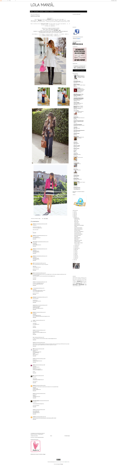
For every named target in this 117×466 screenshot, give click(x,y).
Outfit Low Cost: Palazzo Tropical (81, 182)
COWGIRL (75, 226)
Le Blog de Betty (76, 175)
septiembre (76, 248)
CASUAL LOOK (76, 222)
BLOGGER (82, 277)
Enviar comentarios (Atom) (39, 437)
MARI (33, 348)
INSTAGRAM (36, 11)
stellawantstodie (76, 133)
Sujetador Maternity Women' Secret (80, 112)
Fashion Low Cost (76, 181)
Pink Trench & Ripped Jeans (78, 179)
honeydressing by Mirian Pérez (79, 120)
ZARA (79, 285)
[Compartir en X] (45, 218)
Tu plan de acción (80, 157)
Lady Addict (75, 127)
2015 (74, 214)
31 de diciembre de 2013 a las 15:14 (40, 263)
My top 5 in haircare (77, 146)
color (76, 278)
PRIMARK (75, 281)
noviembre (76, 245)
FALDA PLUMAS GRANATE (78, 227)
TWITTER (51, 11)
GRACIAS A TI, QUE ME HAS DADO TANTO (78, 122)
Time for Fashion (76, 102)
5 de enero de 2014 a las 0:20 (44, 400)
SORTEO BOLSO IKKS (77, 235)
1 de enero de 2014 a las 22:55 (42, 305)
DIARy (32, 11)
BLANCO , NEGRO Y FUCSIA (78, 242)
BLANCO (79, 277)
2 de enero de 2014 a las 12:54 (39, 337)
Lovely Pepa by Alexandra (78, 124)
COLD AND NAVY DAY (77, 232)
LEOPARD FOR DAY (77, 241)
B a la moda (76, 156)
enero (75, 258)
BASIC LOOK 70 (76, 221)
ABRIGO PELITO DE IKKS (78, 240)
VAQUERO (74, 283)
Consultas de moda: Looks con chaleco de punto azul (78, 103)
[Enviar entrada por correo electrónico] (42, 218)
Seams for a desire (77, 145)
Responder (34, 232)
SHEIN (74, 282)
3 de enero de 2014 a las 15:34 (39, 375)
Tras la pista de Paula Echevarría (79, 130)
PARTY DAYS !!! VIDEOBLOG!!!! (78, 231)
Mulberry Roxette (76, 176)
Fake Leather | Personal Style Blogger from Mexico (78, 94)
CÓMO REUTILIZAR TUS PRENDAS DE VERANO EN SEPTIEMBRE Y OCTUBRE (81, 76)
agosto (75, 249)
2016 (74, 213)
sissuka (34, 320)
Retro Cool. (79, 163)
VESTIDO (78, 283)
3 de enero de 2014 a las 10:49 (39, 348)
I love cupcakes (76, 110)
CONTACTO (47, 11)
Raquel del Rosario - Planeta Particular (78, 106)
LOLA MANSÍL (42, 5)
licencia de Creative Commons (60, 461)
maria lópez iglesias (36, 400)
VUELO (76, 285)
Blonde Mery (76, 169)
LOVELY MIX (76, 220)
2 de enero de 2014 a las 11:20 (40, 312)
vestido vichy (84, 283)
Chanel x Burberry (76, 143)
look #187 (75, 134)
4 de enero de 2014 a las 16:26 (40, 393)
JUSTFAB (49, 19)
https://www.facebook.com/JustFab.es (52, 29)
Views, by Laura (76, 136)
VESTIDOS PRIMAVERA (78, 284)
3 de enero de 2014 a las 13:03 (40, 358)
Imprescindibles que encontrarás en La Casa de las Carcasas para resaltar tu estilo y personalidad (80, 90)
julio (75, 250)
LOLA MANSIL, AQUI (57, 30)
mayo (75, 253)
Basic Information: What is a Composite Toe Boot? (78, 100)
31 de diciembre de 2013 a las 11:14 (41, 235)
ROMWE (79, 281)
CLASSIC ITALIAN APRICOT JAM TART (79, 125)
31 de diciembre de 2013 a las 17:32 (38, 288)
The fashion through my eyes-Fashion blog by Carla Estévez (79, 98)
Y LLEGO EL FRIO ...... (77, 244)
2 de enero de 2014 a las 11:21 (40, 320)
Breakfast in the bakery (77, 154)
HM (75, 279)
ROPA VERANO (84, 281)
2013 (74, 216)
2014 (74, 215)
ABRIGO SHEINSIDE (77, 237)
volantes (74, 285)
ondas (83, 280)
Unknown (34, 235)
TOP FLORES (76, 236)
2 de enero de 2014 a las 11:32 (40, 330)
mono (83, 279)
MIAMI (75, 151)
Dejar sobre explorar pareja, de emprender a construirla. (78, 108)
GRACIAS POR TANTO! (77, 131)
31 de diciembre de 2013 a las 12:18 (42, 241)
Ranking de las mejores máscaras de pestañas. (79, 118)
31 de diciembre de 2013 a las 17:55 (41, 297)
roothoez (34, 416)
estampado (79, 278)
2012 (74, 259)
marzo (75, 255)
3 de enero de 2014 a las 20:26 (40, 385)
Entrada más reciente (34, 435)
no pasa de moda (79, 280)
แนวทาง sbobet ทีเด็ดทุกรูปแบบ (78, 95)
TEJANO (84, 282)
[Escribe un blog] (44, 218)
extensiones (83, 278)
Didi (33, 375)
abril (75, 254)
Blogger (62, 464)
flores (73, 279)
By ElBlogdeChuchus (77, 187)
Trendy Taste (76, 153)
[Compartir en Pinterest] (47, 218)
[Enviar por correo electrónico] (43, 218)
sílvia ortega (35, 241)
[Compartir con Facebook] (46, 218)
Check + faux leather (77, 128)
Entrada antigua (67, 435)
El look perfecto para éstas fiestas (80, 137)
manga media (79, 279)
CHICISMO (41, 11)
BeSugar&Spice (76, 178)
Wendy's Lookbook (77, 84)
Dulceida (75, 150)
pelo (85, 280)
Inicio (51, 435)
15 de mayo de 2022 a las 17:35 (41, 416)
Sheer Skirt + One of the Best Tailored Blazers (79, 85)
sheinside (77, 282)
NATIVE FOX (75, 142)
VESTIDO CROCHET (77, 230)
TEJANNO (81, 282)
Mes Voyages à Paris (77, 81)
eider (34, 263)
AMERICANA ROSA (75, 277)
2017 (74, 211)
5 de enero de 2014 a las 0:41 (40, 409)
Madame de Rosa (76, 148)
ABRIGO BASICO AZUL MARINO (79, 225)
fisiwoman (34, 297)
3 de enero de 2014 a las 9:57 (40, 342)
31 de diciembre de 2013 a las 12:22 (41, 248)
